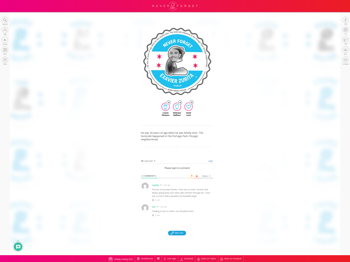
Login (210, 161)
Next (216, 63)
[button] (5, 21)
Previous (138, 63)
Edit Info (178, 232)
